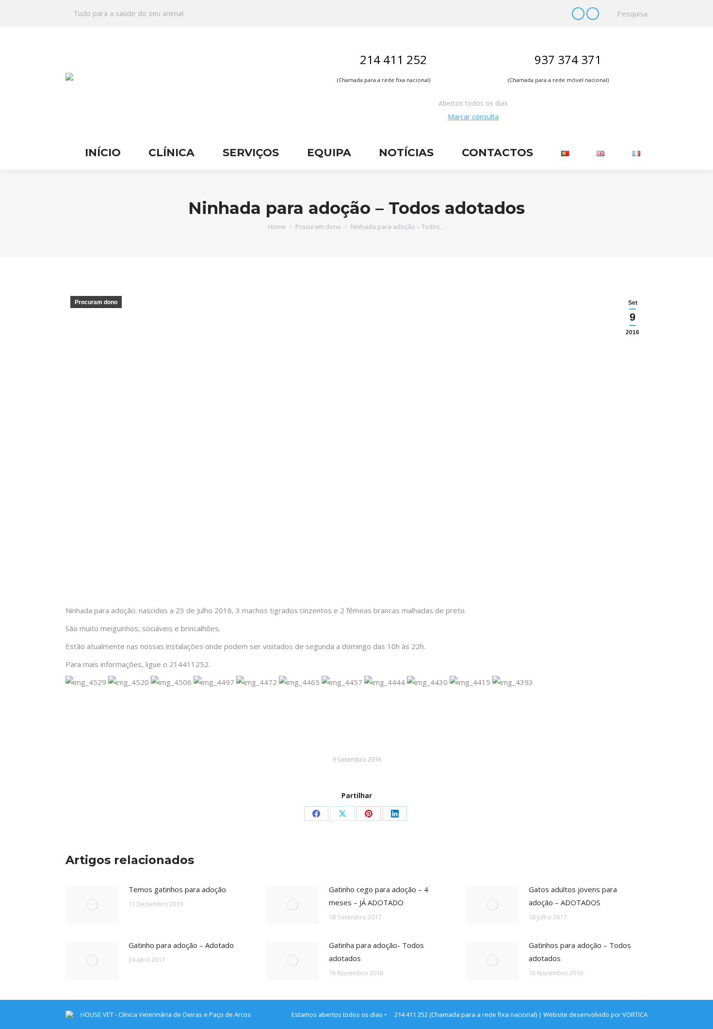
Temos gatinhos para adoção (177, 889)
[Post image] (92, 904)
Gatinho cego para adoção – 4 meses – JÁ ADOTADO (378, 895)
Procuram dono (96, 302)
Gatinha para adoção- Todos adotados (376, 951)
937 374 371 (568, 59)
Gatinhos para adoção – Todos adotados (580, 951)
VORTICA (635, 1014)
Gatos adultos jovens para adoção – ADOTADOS (573, 895)
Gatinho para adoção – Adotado (181, 945)
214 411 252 (393, 59)
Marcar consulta (473, 116)
